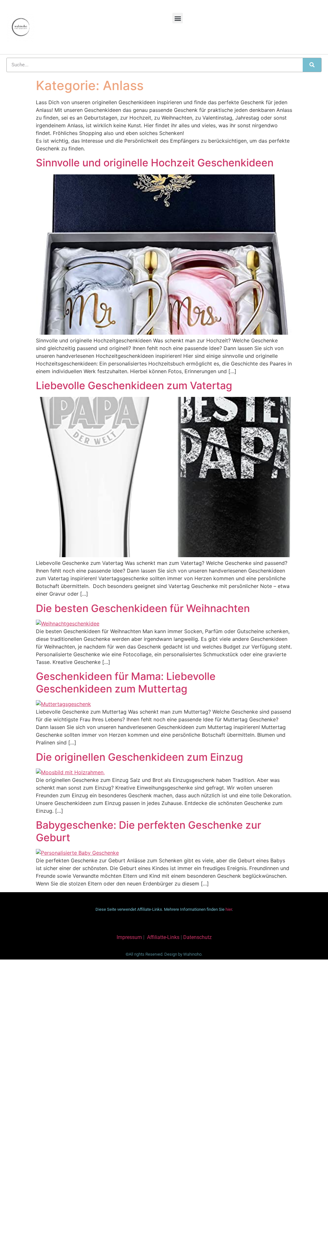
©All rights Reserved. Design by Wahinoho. (164, 954)
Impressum (129, 937)
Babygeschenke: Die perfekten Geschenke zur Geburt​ (148, 831)
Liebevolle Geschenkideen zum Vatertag (134, 385)
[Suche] (312, 65)
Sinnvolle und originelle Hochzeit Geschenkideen (155, 162)
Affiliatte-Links (163, 937)
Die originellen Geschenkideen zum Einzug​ (139, 757)
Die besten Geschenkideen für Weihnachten (143, 608)
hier (229, 909)
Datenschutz (197, 937)
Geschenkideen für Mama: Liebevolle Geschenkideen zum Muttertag (126, 682)
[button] (177, 18)
